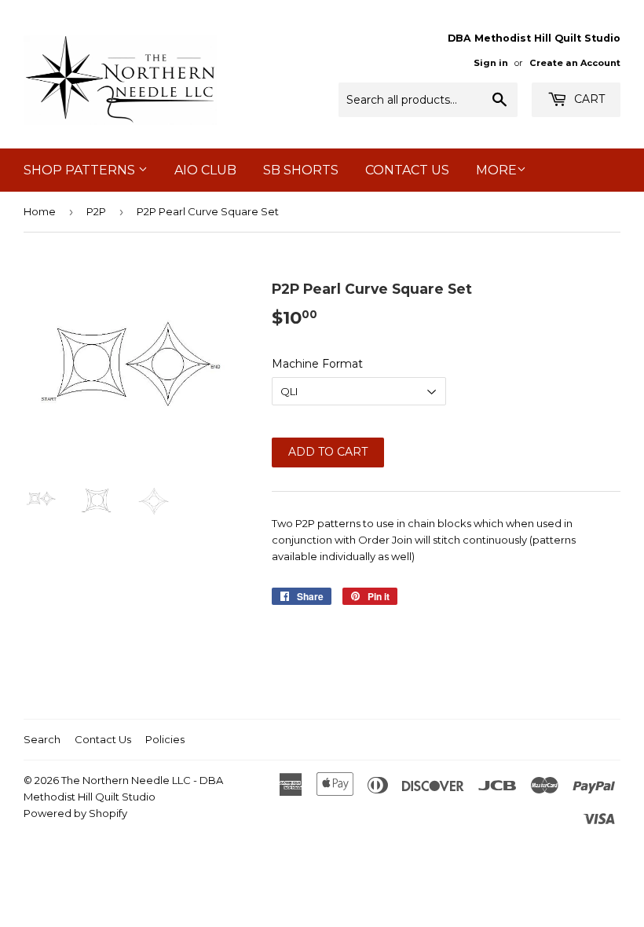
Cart (588, 99)
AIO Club (205, 170)
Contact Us (407, 170)
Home (40, 211)
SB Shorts (300, 170)
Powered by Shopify (75, 813)
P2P (96, 211)
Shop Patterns (81, 170)
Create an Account (574, 62)
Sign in (491, 62)
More (496, 170)
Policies (165, 739)
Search (42, 739)
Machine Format (317, 364)
